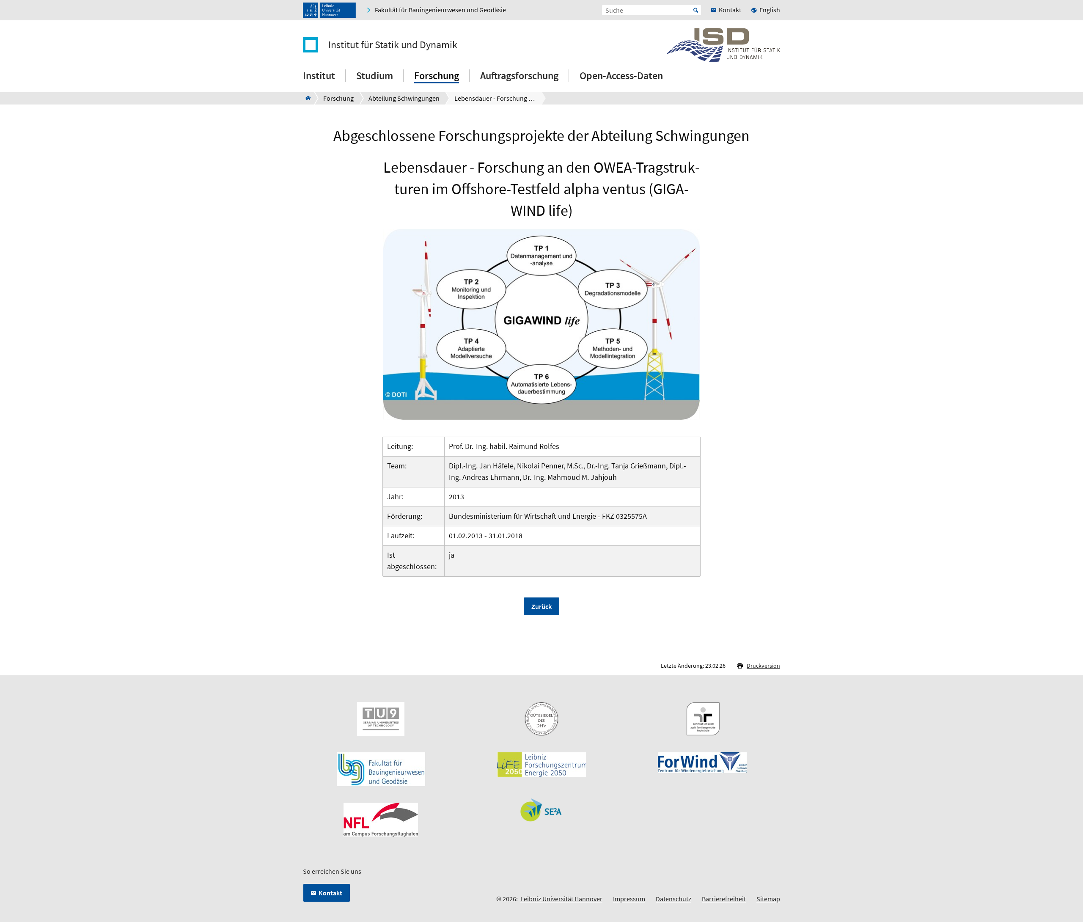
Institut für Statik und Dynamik (392, 45)
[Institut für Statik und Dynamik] (305, 98)
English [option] (769, 10)
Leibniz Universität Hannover (561, 898)
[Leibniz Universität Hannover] (329, 10)
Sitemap (768, 898)
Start (696, 10)
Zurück (541, 606)
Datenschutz (673, 898)
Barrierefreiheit (724, 898)
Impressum (629, 898)
